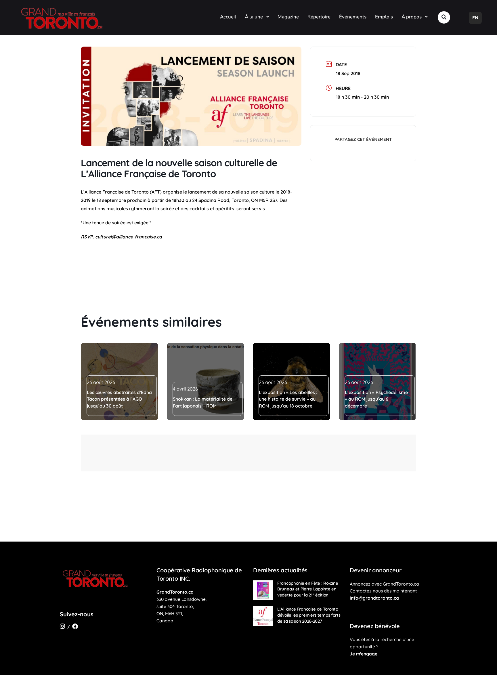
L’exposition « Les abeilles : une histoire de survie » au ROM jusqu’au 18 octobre (288, 399)
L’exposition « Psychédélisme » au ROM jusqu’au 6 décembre (376, 399)
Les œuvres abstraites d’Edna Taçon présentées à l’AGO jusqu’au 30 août (119, 399)
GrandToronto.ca (175, 592)
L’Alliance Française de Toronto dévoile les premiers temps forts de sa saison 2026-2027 (309, 615)
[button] (444, 17)
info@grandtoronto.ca (374, 598)
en (475, 17)
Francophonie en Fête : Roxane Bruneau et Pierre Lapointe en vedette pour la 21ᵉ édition (307, 589)
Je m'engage (363, 654)
